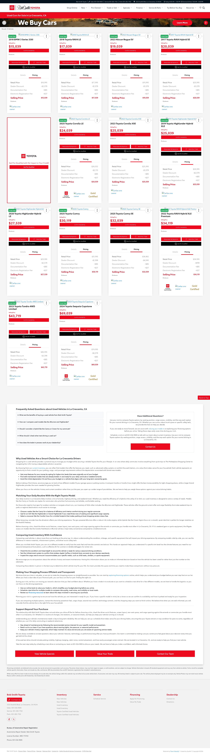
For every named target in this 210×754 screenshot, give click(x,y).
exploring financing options (119, 575)
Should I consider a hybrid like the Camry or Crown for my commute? (44, 429)
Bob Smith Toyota (12, 751)
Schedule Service (99, 699)
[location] (134, 2)
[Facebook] (9, 719)
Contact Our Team (165, 653)
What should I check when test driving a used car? (37, 436)
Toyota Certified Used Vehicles (68, 711)
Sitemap (38, 751)
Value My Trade (135, 702)
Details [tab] (23, 75)
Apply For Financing (137, 699)
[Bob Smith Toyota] (26, 7)
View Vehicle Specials (44, 653)
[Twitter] (13, 719)
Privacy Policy (22, 751)
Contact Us (150, 446)
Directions (170, 702)
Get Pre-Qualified (29, 167)
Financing (135, 694)
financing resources (36, 592)
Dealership (172, 694)
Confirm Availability (28, 50)
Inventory (62, 694)
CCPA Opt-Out (86, 751)
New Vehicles (62, 699)
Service (97, 694)
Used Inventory (62, 705)
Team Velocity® (174, 751)
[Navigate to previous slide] (1, 22)
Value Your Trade (41, 62)
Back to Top (204, 397)
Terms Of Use (31, 751)
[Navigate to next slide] (208, 22)
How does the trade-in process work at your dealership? (40, 442)
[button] (29, 67)
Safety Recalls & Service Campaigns (70, 751)
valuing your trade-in (156, 429)
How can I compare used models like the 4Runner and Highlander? (44, 422)
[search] (204, 8)
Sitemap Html (46, 751)
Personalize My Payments (19, 62)
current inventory (38, 468)
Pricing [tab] (35, 75)
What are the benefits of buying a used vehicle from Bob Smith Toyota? (45, 415)
